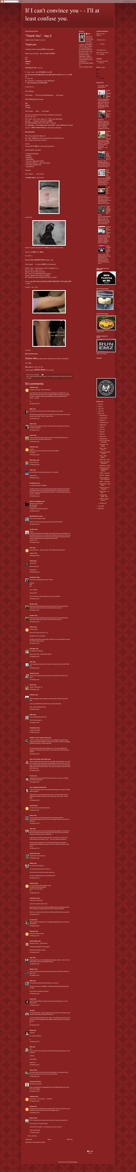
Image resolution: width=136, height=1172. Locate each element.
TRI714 (32, 627)
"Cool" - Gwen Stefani (103, 456)
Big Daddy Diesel (34, 516)
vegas (29, 378)
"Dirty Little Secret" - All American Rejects (104, 469)
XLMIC (31, 863)
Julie (31, 662)
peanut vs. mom (46, 376)
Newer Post (29, 1139)
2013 (99, 409)
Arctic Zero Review (108, 171)
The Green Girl (34, 1081)
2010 (99, 506)
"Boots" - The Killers (104, 481)
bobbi (31, 714)
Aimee (31, 815)
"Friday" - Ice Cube (104, 473)
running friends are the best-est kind (59, 376)
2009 (99, 508)
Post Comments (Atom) (39, 1142)
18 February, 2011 (34, 403)
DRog (31, 1030)
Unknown (32, 387)
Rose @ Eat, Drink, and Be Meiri (39, 759)
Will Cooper (33, 460)
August (102, 425)
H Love (32, 776)
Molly (31, 409)
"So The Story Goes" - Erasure (104, 452)
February (102, 438)
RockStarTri (33, 577)
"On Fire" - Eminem (104, 475)
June (101, 429)
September (103, 422)
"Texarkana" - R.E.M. (104, 465)
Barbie (31, 1106)
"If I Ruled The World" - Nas (103, 495)
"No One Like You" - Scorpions (104, 488)
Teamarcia (33, 673)
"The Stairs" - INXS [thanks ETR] (103, 86)
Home (49, 1139)
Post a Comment (32, 1136)
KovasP (32, 805)
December (103, 415)
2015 (99, 404)
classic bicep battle (34, 376)
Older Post (69, 1139)
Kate (31, 547)
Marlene (32, 969)
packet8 (90, 1153)
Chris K (32, 1070)
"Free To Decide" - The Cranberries (104, 478)
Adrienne (32, 694)
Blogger (75, 1162)
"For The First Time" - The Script (105, 441)
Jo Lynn (32, 919)
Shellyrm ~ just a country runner (39, 737)
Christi (31, 561)
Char (31, 957)
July (101, 427)
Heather (32, 604)
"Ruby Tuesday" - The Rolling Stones (108, 248)
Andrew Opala (34, 941)
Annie (31, 999)
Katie (31, 470)
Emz (89, 33)
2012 (99, 411)
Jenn (31, 828)
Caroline (32, 529)
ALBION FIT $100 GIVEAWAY (108, 134)
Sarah (31, 685)
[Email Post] (42, 374)
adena (31, 423)
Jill (30, 1010)
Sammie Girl (33, 853)
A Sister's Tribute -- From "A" (104, 499)
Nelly (31, 980)
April (101, 434)
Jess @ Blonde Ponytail (36, 787)
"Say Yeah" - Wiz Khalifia (103, 445)
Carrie (31, 435)
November (103, 418)
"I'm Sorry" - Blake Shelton (108, 154)
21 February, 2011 (34, 1132)
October (102, 420)
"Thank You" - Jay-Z (104, 459)
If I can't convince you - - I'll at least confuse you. (62, 14)
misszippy (32, 648)
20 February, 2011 (34, 1112)
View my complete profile (85, 67)
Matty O (32, 1118)
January (102, 503)
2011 (99, 413)
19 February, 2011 (34, 1101)
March (101, 436)
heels (41, 376)
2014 (99, 406)
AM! (31, 1047)
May (101, 432)
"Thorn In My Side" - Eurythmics (104, 462)
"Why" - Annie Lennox (103, 449)
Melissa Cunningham (36, 501)
